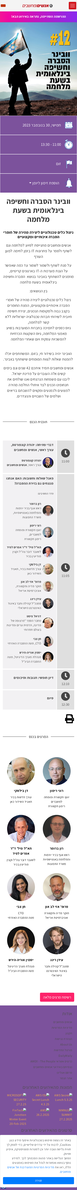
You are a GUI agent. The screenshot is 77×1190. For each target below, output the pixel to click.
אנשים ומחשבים (17, 465)
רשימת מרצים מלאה (57, 997)
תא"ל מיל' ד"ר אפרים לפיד (24, 547)
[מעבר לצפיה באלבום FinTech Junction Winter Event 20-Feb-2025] (15, 1117)
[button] (44, 183)
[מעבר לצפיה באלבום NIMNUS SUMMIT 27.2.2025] (61, 1114)
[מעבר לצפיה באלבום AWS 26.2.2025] (38, 1112)
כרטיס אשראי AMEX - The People (51, 1061)
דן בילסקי (35, 564)
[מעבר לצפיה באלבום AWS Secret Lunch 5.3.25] (61, 1097)
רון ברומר (35, 504)
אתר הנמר (66, 1078)
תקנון (69, 1033)
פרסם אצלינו (64, 1072)
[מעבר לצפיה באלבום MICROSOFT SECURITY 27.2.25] (15, 1099)
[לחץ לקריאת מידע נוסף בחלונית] (48, 462)
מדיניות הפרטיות (62, 1027)
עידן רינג (35, 599)
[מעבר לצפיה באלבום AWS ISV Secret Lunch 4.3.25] (38, 1099)
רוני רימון (35, 525)
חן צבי (37, 639)
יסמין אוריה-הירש (30, 652)
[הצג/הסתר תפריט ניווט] (72, 5)
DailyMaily (65, 1056)
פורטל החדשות (63, 1050)
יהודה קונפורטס (31, 460)
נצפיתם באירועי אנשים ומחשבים (52, 1067)
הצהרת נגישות (63, 1039)
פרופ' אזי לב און (31, 582)
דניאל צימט (34, 616)
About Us (66, 1044)
